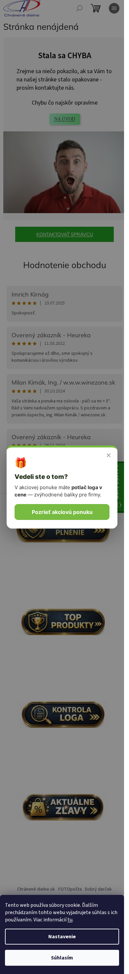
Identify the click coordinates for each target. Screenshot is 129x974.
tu (69, 919)
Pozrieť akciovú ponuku (62, 512)
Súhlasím (62, 957)
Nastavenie (62, 936)
